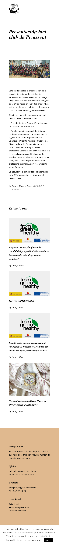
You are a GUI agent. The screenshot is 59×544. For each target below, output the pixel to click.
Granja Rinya (18, 186)
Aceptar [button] (48, 540)
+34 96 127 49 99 (17, 491)
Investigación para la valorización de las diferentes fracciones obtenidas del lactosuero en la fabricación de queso (28, 346)
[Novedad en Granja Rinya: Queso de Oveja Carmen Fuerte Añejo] (29, 379)
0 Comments (15, 189)
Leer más (36, 540)
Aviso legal (14, 504)
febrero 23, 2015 (34, 186)
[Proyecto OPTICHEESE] (29, 283)
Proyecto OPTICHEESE (21, 300)
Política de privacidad (19, 507)
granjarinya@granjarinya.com (22, 487)
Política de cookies (17, 510)
